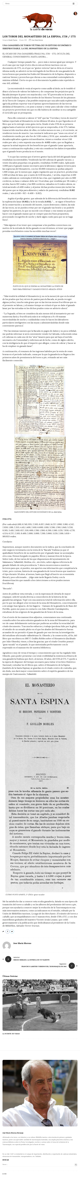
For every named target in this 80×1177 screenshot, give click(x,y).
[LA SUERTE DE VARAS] (40, 21)
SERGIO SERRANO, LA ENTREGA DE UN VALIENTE (31, 960)
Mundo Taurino (12, 40)
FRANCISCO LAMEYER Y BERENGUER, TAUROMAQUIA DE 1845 (44, 966)
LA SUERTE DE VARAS (11, 1034)
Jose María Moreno (37, 40)
